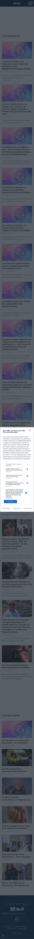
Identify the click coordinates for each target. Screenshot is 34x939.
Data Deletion (6, 508)
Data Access (17, 508)
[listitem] (17, 464)
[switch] (26, 469)
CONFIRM (10, 501)
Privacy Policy (28, 508)
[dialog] (17, 469)
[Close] (30, 431)
